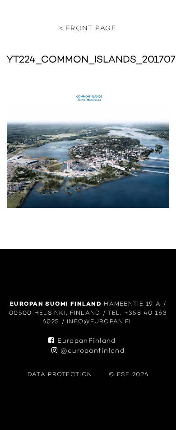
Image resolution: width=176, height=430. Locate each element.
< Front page (87, 28)
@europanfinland (91, 351)
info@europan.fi (100, 322)
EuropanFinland (85, 341)
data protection (60, 375)
